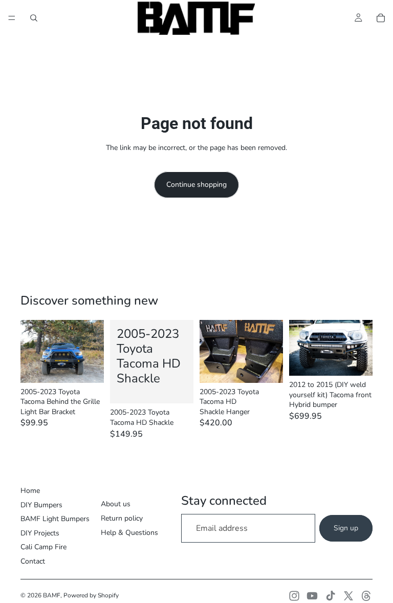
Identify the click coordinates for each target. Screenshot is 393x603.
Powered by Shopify (91, 595)
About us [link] (115, 504)
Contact (32, 561)
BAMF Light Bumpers (55, 519)
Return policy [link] (122, 518)
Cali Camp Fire (43, 547)
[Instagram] (294, 596)
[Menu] (12, 18)
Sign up (346, 528)
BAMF (51, 595)
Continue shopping (196, 184)
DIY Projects (39, 533)
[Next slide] (92, 351)
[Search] (34, 18)
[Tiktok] (330, 596)
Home (30, 491)
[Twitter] (348, 596)
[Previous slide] (31, 351)
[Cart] (380, 18)
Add (96, 367)
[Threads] (366, 596)
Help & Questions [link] (129, 532)
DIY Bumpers (41, 505)
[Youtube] (312, 596)
